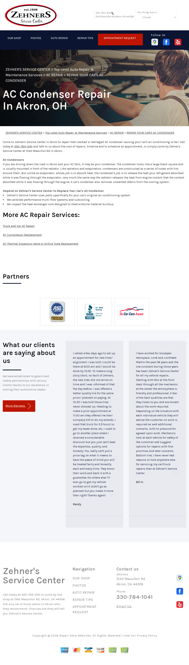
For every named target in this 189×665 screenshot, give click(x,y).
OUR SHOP (14, 38)
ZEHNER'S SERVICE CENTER (28, 69)
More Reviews (16, 406)
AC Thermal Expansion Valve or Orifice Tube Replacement (40, 243)
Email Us (124, 606)
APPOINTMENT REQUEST (120, 38)
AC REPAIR (54, 75)
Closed (146, 17)
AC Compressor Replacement (22, 235)
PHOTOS (36, 38)
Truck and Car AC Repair (19, 226)
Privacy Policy (147, 635)
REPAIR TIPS (85, 38)
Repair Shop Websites (75, 635)
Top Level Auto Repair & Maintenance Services (76, 132)
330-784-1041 (103, 12)
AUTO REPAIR (59, 38)
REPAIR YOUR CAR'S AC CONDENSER (150, 132)
